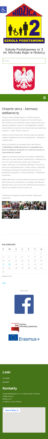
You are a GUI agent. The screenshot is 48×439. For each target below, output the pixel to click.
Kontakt (6, 382)
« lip (4, 283)
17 (3, 264)
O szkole (6, 378)
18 (9, 264)
